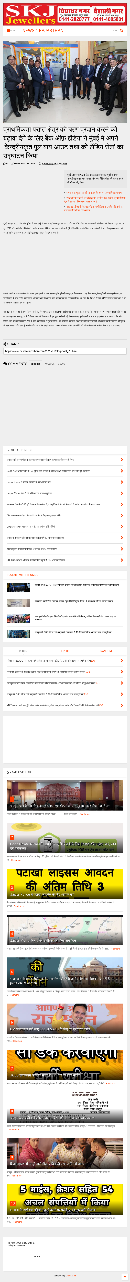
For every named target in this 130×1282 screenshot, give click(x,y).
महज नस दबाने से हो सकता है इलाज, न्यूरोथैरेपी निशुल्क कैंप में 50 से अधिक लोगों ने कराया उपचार (74, 601)
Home (37, 1256)
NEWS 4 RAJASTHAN (42, 30)
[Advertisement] (31, 193)
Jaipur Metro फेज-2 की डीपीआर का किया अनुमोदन (43, 941)
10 (13, 1203)
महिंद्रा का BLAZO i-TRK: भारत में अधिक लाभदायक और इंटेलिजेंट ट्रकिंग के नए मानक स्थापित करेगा (77, 585)
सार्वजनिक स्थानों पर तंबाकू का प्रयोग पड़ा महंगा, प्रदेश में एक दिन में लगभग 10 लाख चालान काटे (94, 199)
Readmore (85, 814)
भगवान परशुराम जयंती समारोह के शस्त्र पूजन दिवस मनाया (94, 192)
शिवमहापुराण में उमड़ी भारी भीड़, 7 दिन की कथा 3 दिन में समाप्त (47, 1164)
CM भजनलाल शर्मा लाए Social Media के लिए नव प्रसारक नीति (50, 1029)
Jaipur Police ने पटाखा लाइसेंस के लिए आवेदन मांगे (42, 894)
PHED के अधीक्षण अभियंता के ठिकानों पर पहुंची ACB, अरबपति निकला (53, 1210)
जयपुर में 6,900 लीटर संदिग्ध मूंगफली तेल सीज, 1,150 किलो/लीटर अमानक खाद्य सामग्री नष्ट (73, 632)
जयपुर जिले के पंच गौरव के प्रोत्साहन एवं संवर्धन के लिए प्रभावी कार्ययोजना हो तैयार (60, 806)
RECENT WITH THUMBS (22, 574)
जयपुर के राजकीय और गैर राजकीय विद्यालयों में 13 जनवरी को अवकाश (52, 1118)
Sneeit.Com (71, 1276)
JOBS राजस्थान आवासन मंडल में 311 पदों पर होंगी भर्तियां (45, 1075)
